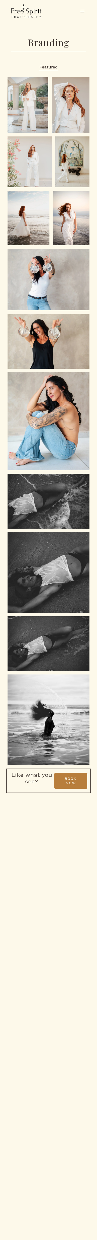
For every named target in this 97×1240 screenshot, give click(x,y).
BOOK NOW (71, 780)
